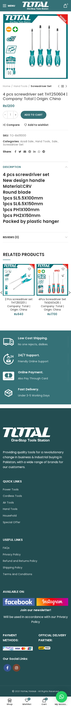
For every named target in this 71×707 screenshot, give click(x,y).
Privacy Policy (12, 554)
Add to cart (33, 115)
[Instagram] (16, 668)
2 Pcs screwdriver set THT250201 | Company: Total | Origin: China (19, 304)
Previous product (59, 86)
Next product (66, 86)
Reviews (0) (11, 237)
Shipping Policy (12, 567)
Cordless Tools (12, 496)
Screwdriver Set (41, 86)
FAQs (6, 548)
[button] (29, 275)
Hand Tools (20, 86)
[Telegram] (43, 151)
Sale (54, 141)
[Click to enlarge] (9, 73)
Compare (13, 125)
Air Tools (8, 502)
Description (12, 167)
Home (6, 86)
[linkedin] (34, 151)
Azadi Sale (27, 141)
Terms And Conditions (17, 574)
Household (10, 516)
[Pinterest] (29, 151)
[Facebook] (15, 151)
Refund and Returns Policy (20, 561)
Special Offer (11, 522)
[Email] (24, 151)
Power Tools (11, 489)
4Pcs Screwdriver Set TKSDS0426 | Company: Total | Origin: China (52, 304)
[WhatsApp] (39, 151)
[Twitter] (19, 151)
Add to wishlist (38, 125)
